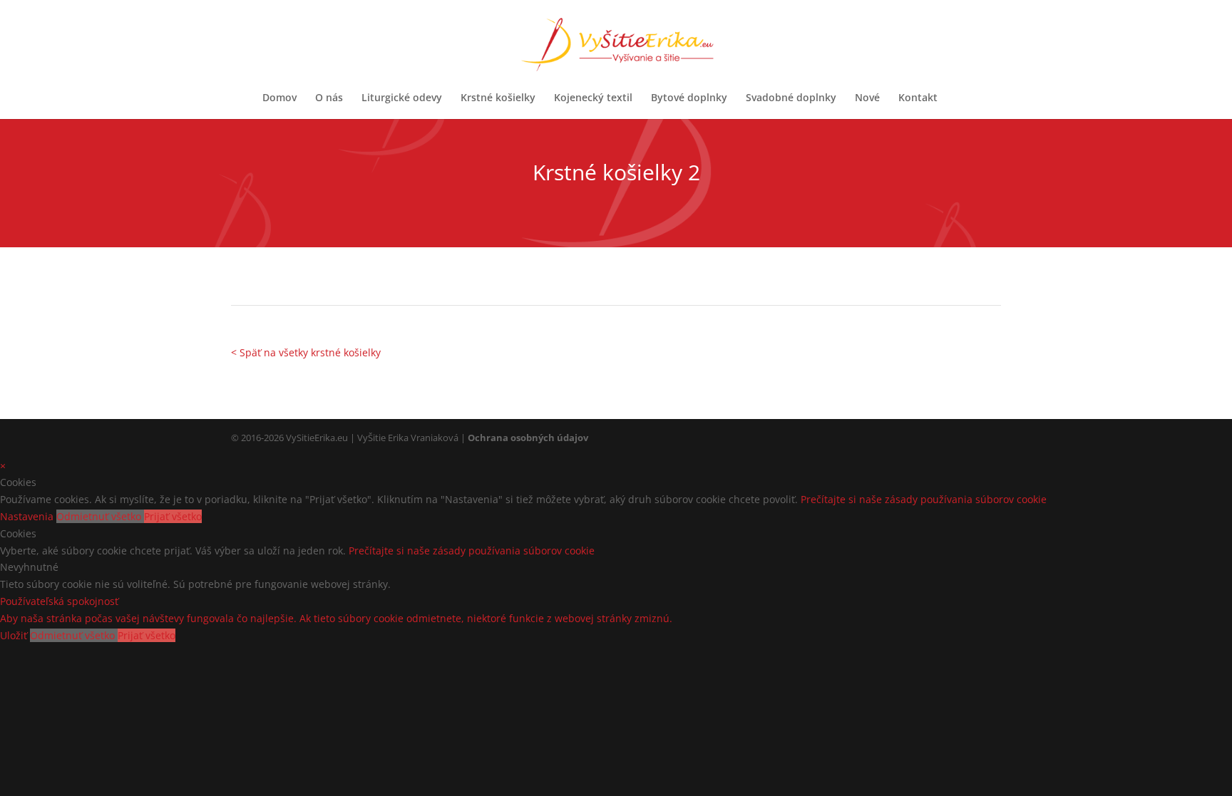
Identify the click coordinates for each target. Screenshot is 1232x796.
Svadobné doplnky (791, 98)
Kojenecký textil (593, 98)
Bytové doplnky (689, 98)
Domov (279, 98)
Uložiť (15, 635)
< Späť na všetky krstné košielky (306, 352)
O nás (329, 98)
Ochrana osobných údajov (528, 437)
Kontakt (918, 98)
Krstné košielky (498, 98)
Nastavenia (28, 516)
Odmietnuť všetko (100, 516)
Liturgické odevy (401, 98)
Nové (867, 98)
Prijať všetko (173, 516)
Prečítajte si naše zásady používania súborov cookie (924, 499)
